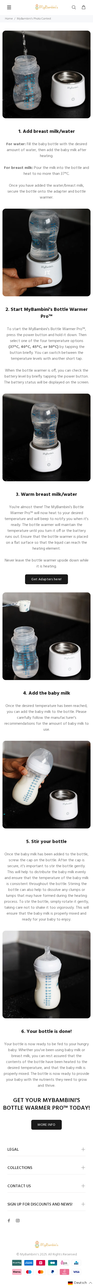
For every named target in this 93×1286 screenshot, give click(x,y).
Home (9, 18)
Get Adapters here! (46, 579)
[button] (80, 1283)
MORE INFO (46, 1125)
